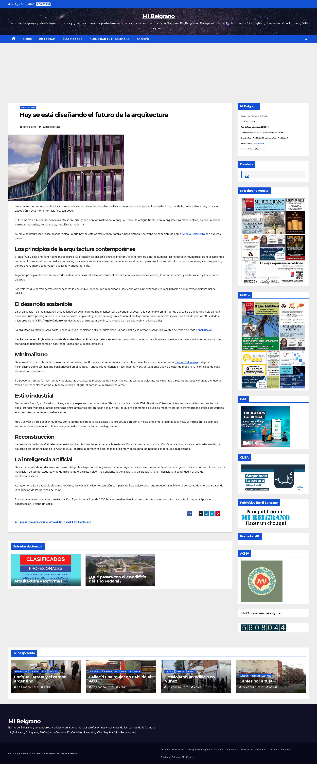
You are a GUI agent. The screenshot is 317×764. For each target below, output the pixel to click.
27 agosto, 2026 (28, 687)
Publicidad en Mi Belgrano (110, 39)
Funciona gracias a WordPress (24, 753)
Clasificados (72, 39)
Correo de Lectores (261, 676)
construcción (204, 330)
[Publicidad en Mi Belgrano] (265, 517)
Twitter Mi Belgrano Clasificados (177, 757)
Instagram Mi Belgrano (172, 749)
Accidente (95, 672)
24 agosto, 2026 (253, 687)
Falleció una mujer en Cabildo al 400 (120, 679)
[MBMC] (273, 345)
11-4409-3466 (258, 143)
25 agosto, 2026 (103, 687)
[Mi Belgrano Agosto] (273, 241)
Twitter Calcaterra (186, 362)
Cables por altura (255, 681)
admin (48, 687)
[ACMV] (261, 581)
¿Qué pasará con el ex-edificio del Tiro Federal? (55, 522)
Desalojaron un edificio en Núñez (189, 679)
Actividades (21, 672)
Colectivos (134, 672)
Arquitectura (28, 108)
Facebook (232, 749)
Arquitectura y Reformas (38, 581)
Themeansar (71, 753)
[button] (306, 39)
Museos (53, 672)
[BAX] (265, 426)
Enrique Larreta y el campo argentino (40, 679)
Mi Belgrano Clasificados (254, 749)
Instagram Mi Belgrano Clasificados (205, 749)
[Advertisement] (158, 68)
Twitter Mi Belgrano (280, 749)
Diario (27, 39)
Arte (44, 672)
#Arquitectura (51, 126)
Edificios (180, 672)
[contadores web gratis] (263, 627)
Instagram (47, 39)
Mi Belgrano (158, 16)
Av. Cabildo (120, 672)
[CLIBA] (273, 478)
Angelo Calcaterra (193, 234)
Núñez (191, 672)
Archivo (143, 39)
